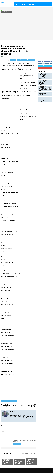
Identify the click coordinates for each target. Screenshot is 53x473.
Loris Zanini (8, 56)
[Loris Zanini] (2, 57)
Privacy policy (21, 470)
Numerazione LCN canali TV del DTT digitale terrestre (30, 469)
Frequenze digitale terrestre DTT (8, 469)
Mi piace (50, 61)
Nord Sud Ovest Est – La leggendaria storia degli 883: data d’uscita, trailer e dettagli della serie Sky (43, 88)
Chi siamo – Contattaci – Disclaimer (12, 470)
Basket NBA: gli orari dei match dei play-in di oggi (28, 406)
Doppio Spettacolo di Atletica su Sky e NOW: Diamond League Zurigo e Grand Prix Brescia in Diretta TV (31, 461)
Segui (50, 63)
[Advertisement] (9, 82)
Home (3, 11)
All (18, 453)
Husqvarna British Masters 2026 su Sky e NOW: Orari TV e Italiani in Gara (19, 462)
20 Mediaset (22, 453)
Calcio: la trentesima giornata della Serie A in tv (9, 406)
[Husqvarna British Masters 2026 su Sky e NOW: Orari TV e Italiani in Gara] (49, 94)
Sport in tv (6, 11)
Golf (15, 458)
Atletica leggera (30, 456)
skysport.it (25, 86)
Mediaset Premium (4, 470)
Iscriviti (49, 67)
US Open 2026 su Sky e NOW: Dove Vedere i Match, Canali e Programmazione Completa (7, 461)
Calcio (9, 11)
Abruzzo (26, 453)
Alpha (31, 453)
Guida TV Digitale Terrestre (18, 469)
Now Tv (4, 457)
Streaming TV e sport (42, 469)
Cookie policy (25, 470)
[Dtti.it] (7, 4)
